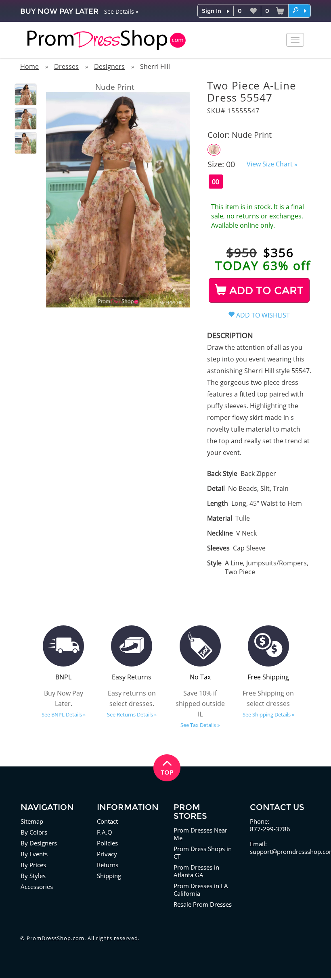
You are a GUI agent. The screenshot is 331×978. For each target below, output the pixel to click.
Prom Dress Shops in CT (203, 852)
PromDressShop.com (55, 938)
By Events (34, 854)
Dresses (66, 66)
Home (29, 66)
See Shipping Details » (268, 714)
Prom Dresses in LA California (201, 889)
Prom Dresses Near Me (200, 834)
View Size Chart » (272, 164)
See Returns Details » (132, 714)
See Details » (121, 11)
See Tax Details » (200, 725)
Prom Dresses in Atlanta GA (196, 871)
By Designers (39, 843)
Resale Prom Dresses (203, 904)
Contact (107, 821)
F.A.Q (104, 832)
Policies (107, 843)
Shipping (109, 876)
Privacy (107, 854)
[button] (299, 10)
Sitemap (32, 821)
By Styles (33, 876)
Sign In (211, 11)
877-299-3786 (270, 829)
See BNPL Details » (64, 714)
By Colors (34, 832)
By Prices (33, 865)
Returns (107, 865)
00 (215, 181)
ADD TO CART (265, 290)
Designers (109, 66)
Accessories (37, 886)
